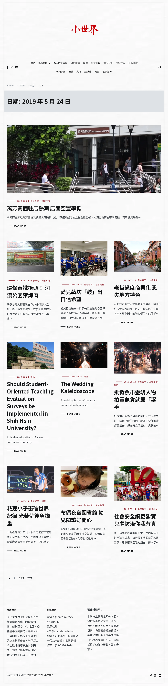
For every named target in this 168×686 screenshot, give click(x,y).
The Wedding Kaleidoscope (77, 387)
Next (21, 577)
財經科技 (133, 63)
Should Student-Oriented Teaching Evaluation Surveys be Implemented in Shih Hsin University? (30, 406)
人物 (78, 71)
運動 (71, 71)
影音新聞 (43, 63)
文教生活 (120, 63)
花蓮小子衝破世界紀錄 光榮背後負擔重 (28, 515)
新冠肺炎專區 (60, 63)
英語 (96, 71)
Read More (19, 226)
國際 (85, 63)
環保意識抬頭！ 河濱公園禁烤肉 (28, 291)
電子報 (105, 71)
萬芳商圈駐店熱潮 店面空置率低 (44, 208)
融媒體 (87, 71)
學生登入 (48, 675)
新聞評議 (60, 71)
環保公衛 (108, 63)
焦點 (33, 63)
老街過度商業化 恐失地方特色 (135, 291)
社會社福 (95, 63)
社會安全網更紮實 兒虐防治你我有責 (135, 519)
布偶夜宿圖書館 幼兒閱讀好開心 (82, 516)
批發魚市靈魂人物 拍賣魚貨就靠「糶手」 (135, 399)
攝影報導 (75, 63)
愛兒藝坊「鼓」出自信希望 (82, 295)
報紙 (33, 376)
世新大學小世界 (35, 675)
